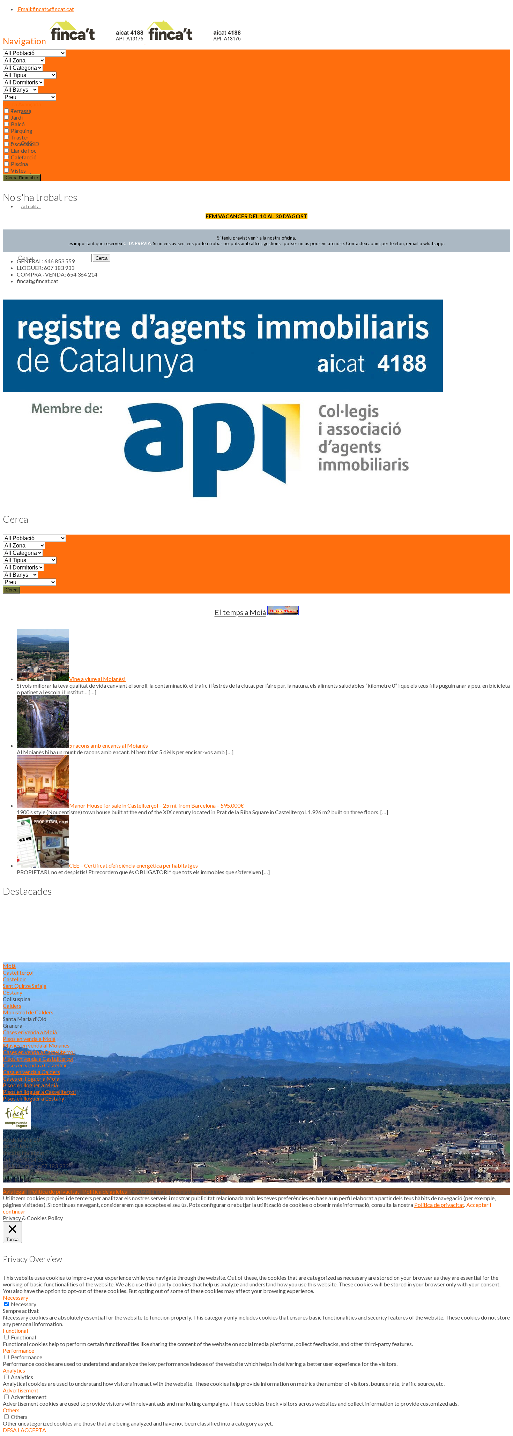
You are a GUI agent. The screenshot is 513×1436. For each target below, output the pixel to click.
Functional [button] (15, 1330)
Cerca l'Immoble (22, 177)
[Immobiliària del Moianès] (145, 42)
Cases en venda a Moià (30, 1032)
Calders (12, 1005)
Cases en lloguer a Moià (31, 1078)
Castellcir (14, 979)
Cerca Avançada (22, 104)
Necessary (23, 1304)
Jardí (16, 117)
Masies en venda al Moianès (36, 1045)
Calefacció (23, 157)
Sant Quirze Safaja (24, 985)
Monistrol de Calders (28, 1012)
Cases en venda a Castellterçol (39, 1052)
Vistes (18, 170)
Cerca (11, 589)
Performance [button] (18, 1350)
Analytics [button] (14, 1370)
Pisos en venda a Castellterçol (38, 1058)
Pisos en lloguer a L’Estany (33, 1098)
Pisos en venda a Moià (29, 1038)
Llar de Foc (23, 150)
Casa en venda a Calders (31, 1071)
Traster (19, 137)
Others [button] (11, 1410)
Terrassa (20, 110)
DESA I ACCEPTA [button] (24, 1430)
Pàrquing (21, 130)
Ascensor (21, 144)
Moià (9, 965)
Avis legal (14, 1191)
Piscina (19, 163)
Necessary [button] (15, 1297)
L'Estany (12, 992)
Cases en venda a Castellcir (35, 1065)
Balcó (17, 124)
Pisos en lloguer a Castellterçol (39, 1091)
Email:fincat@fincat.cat (45, 9)
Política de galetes (105, 1191)
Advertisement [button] (20, 1390)
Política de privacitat (54, 1191)
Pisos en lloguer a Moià (30, 1085)
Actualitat (31, 206)
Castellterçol (18, 972)
